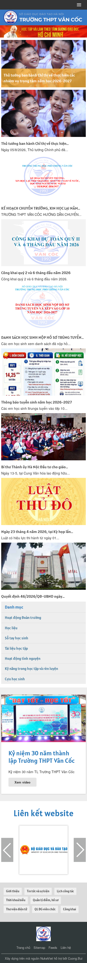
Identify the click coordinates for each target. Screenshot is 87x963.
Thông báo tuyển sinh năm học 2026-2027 (36, 402)
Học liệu (11, 628)
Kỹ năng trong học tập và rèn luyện (31, 668)
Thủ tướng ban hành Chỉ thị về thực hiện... (35, 143)
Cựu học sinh (15, 679)
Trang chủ (23, 947)
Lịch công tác (65, 891)
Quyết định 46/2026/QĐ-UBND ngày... (33, 596)
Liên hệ (66, 947)
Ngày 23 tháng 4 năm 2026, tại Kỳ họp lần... (37, 531)
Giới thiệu (12, 891)
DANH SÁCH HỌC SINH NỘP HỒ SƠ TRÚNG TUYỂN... (42, 337)
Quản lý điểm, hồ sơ (45, 900)
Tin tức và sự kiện (38, 891)
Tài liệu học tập (16, 648)
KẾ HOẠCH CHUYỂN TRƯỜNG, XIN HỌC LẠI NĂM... (40, 208)
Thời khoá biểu (15, 900)
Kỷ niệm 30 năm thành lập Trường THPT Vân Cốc (41, 756)
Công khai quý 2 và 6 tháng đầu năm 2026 (36, 272)
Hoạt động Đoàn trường (23, 617)
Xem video (22, 782)
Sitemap (39, 947)
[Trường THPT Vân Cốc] (43, 933)
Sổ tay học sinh (16, 638)
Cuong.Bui (75, 958)
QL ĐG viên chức (45, 909)
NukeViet (46, 958)
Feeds (53, 947)
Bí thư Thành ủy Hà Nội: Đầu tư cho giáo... (34, 466)
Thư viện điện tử (16, 909)
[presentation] (7, 850)
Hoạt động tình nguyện (22, 658)
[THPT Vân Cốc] (43, 16)
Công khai (69, 909)
